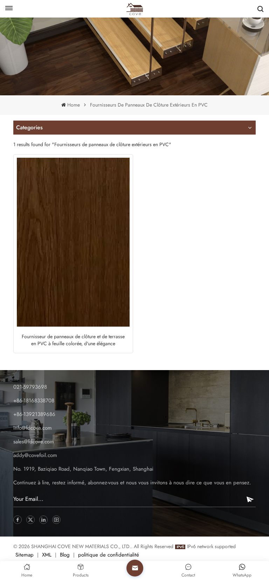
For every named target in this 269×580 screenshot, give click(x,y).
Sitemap (24, 555)
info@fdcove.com (32, 428)
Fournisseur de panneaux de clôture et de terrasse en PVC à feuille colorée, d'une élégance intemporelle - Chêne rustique (73, 340)
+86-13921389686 (34, 414)
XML (46, 555)
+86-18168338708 (33, 400)
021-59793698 (30, 387)
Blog (65, 555)
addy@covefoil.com (35, 455)
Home (73, 104)
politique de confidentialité (108, 555)
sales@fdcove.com (33, 441)
